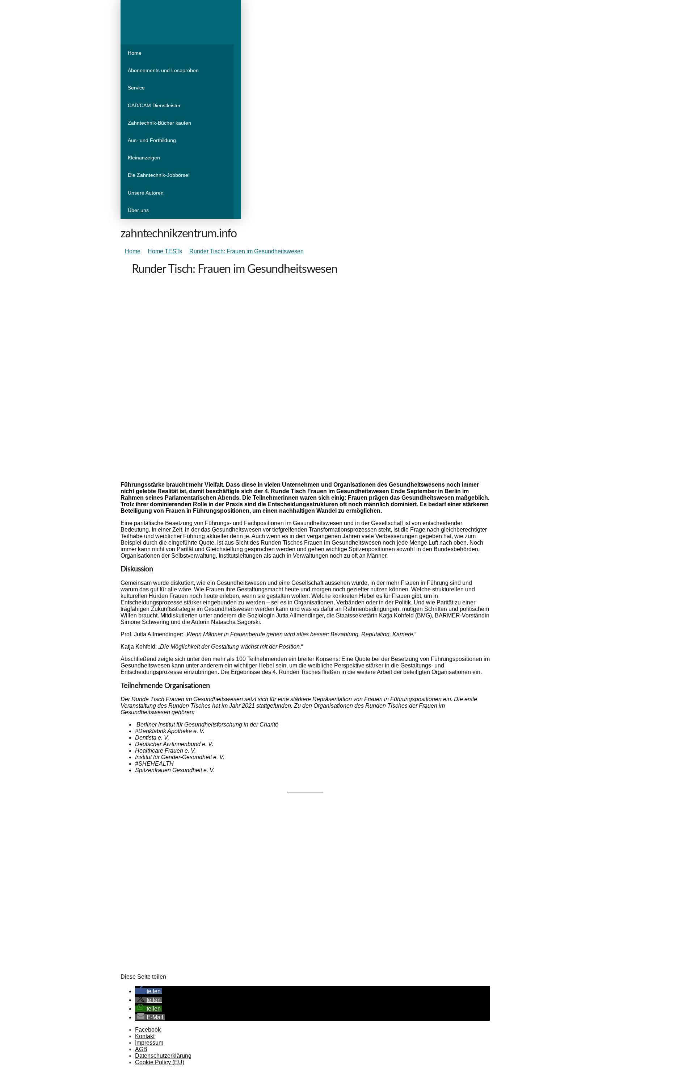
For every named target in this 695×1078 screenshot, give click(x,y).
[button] (148, 991)
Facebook (148, 1030)
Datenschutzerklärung (163, 1056)
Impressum (149, 1043)
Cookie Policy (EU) (159, 1062)
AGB (141, 1049)
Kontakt (145, 1036)
